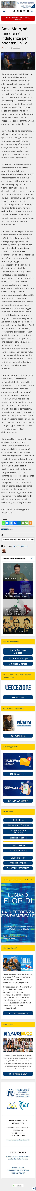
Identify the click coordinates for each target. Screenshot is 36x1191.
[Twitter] (11, 523)
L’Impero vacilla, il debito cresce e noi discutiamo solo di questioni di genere (17, 611)
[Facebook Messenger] (7, 523)
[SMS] (26, 523)
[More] (30, 523)
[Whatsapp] (3, 523)
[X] (14, 11)
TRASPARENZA (18, 1167)
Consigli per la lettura (12, 880)
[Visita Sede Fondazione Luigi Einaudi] (17, 7)
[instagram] (24, 11)
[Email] (23, 523)
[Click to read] (17, 572)
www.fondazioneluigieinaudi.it (18, 1140)
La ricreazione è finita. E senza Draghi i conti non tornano (18, 595)
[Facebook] (15, 523)
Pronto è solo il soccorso (15, 631)
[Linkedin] (19, 523)
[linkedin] (17, 11)
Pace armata (10, 578)
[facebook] (21, 11)
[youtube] (28, 11)
